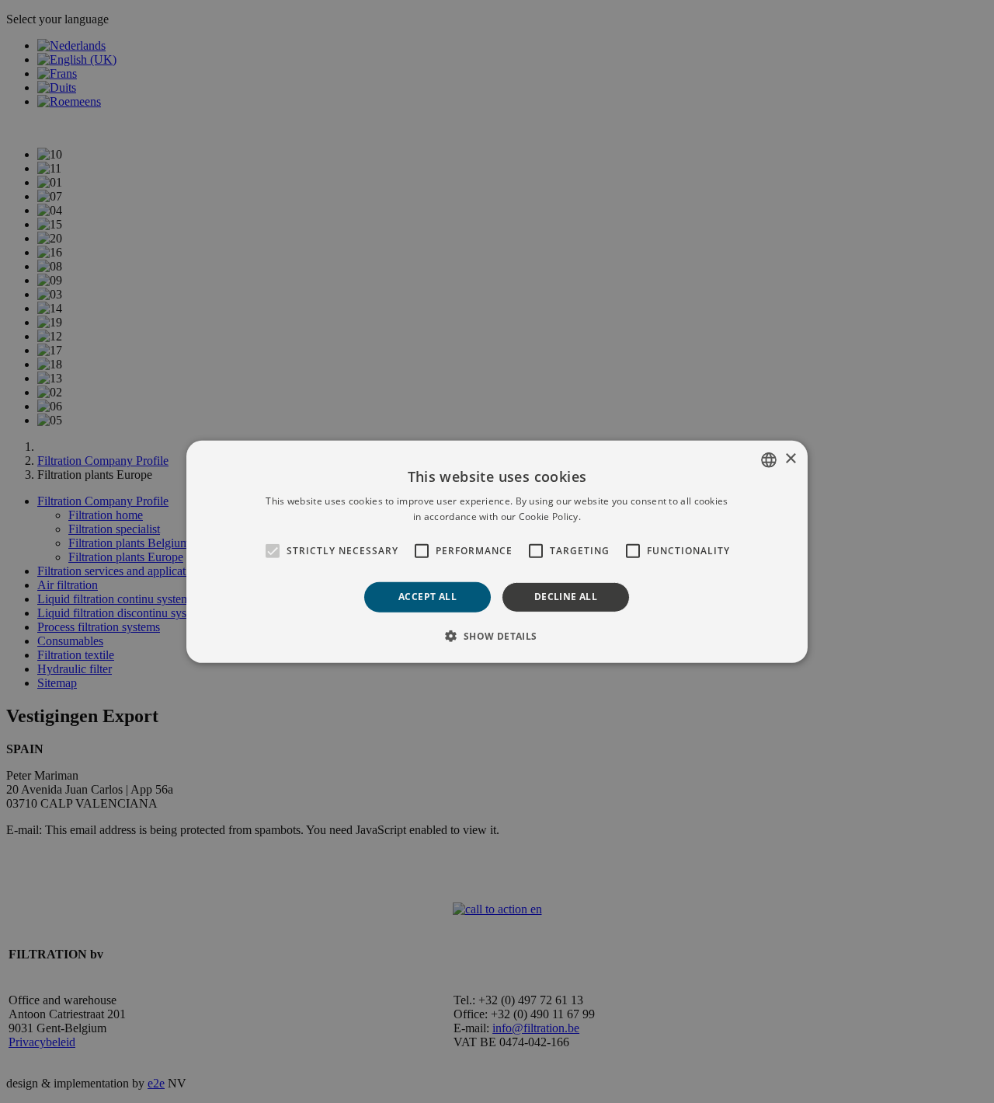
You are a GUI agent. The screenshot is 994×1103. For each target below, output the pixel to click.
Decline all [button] (565, 596)
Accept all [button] (427, 596)
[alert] (497, 551)
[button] (497, 636)
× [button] (790, 459)
